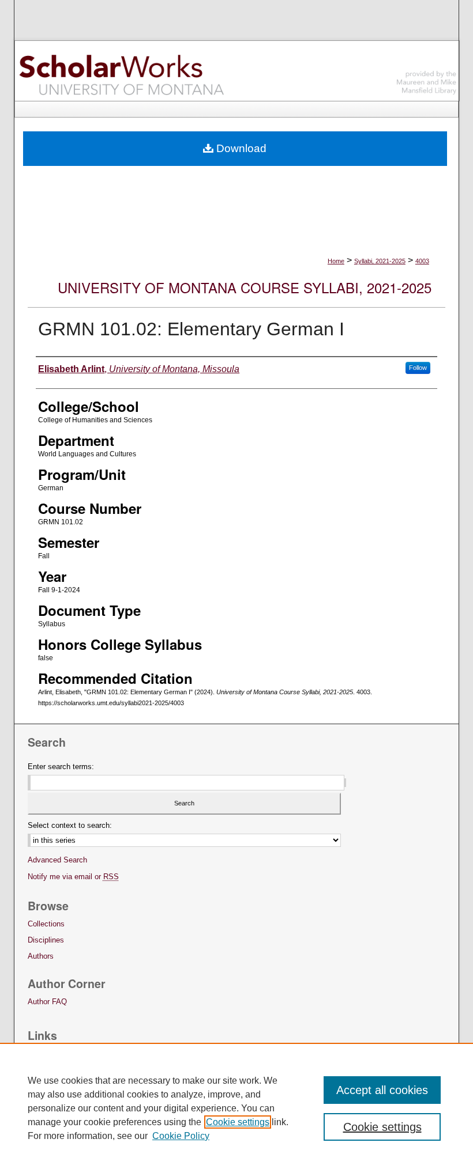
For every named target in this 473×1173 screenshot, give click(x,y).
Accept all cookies (382, 1090)
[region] (236, 1108)
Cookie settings (237, 1122)
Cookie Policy (180, 1136)
